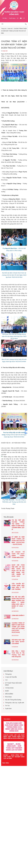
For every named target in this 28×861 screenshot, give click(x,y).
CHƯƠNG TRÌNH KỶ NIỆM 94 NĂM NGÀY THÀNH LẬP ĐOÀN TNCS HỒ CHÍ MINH (14, 31)
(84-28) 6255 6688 (15, 818)
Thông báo (8, 674)
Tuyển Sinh (8, 708)
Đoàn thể (10, 28)
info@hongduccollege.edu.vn (15, 820)
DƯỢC (7, 691)
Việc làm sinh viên (14, 855)
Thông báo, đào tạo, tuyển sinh (14, 702)
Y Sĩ (6, 680)
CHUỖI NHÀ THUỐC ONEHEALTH (14, 839)
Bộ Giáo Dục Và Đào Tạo (14, 850)
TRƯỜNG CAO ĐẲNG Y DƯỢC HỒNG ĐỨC (14, 836)
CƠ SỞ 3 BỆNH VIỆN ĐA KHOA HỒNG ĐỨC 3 (14, 833)
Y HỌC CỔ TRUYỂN (11, 677)
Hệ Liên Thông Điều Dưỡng (13, 699)
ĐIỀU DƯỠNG (9, 694)
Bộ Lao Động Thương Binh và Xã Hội (14, 853)
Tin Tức (7, 705)
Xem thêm (5, 763)
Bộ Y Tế (14, 848)
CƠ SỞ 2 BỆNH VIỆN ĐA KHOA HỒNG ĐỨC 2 (14, 831)
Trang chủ (3, 28)
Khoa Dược (8, 697)
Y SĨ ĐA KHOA (9, 688)
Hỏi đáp (5, 18)
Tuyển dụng (12, 18)
